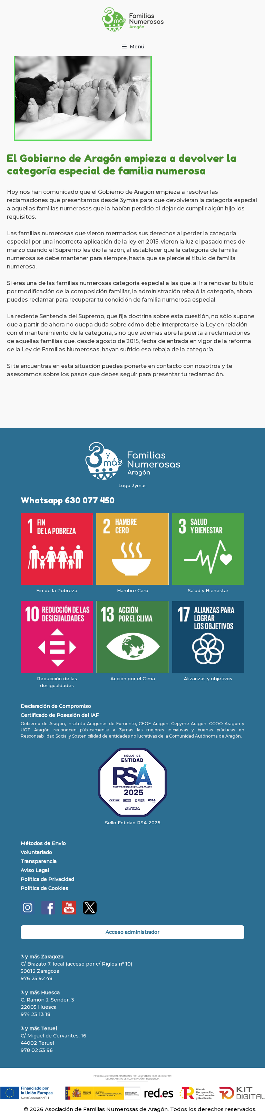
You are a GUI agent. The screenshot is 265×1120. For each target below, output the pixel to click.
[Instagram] (28, 913)
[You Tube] (69, 913)
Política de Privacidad (47, 879)
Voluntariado (36, 852)
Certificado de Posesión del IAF (60, 715)
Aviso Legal (35, 870)
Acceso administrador (132, 932)
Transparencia (39, 861)
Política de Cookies (44, 888)
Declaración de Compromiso (56, 706)
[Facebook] (48, 913)
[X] (90, 913)
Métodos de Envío (43, 843)
